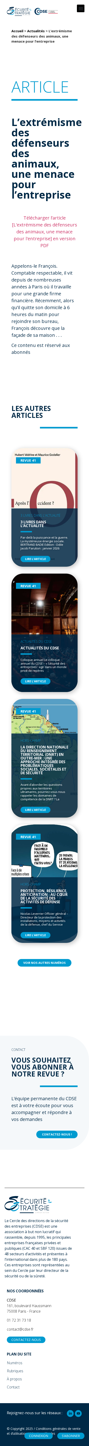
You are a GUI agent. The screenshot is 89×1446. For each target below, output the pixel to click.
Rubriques (15, 1371)
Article (40, 86)
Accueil (17, 31)
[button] (80, 8)
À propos (14, 1379)
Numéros (14, 1363)
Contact (13, 1387)
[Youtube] (78, 1413)
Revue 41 (28, 460)
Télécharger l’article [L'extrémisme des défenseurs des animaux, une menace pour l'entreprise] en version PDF (44, 232)
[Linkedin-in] (70, 1413)
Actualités (36, 31)
